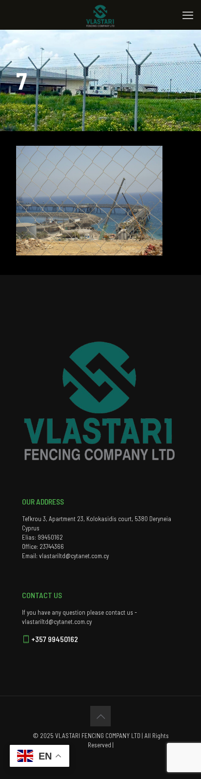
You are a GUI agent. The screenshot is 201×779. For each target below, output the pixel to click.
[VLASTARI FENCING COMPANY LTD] (100, 14)
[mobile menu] (188, 14)
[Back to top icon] (100, 716)
